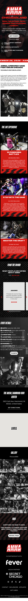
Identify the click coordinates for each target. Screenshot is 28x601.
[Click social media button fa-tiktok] (20, 582)
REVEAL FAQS (14, 535)
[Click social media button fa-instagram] (8, 582)
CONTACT (5, 587)
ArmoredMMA (14, 456)
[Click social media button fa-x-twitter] (16, 582)
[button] (14, 428)
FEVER (13, 596)
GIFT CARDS (14, 590)
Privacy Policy (17, 596)
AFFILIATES (22, 587)
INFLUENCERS (13, 587)
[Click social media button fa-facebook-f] (12, 582)
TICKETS (14, 353)
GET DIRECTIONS (14, 408)
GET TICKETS (14, 36)
